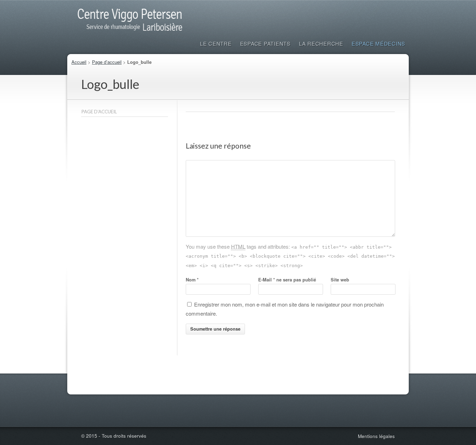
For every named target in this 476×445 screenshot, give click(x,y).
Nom (192, 280)
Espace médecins (378, 43)
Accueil (78, 62)
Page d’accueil (107, 62)
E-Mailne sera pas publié (287, 280)
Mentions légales (376, 436)
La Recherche (321, 43)
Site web (340, 280)
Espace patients (265, 43)
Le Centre (216, 43)
